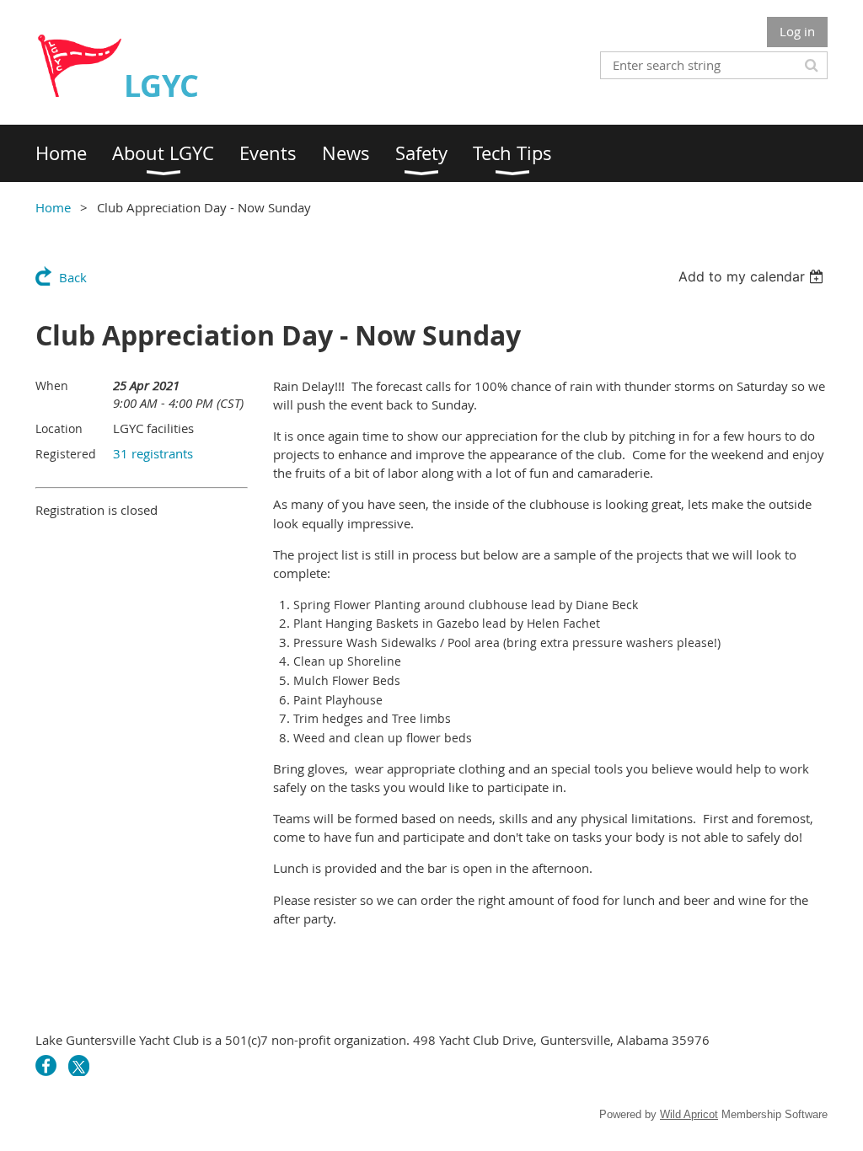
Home (53, 207)
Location (59, 428)
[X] (78, 1065)
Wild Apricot (689, 1114)
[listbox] (753, 276)
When (51, 385)
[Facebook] (45, 1065)
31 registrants (153, 453)
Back (73, 277)
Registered (65, 454)
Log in (797, 31)
